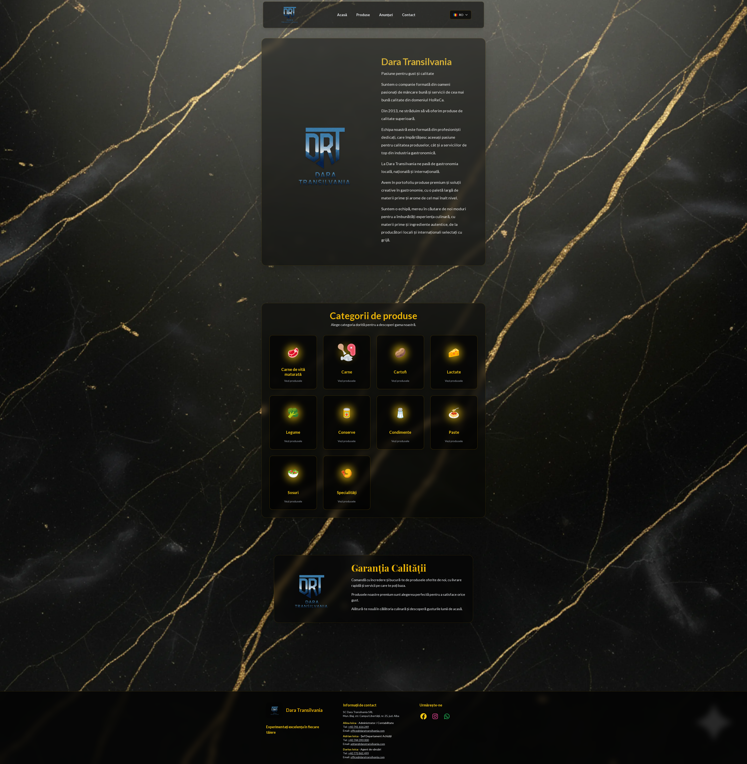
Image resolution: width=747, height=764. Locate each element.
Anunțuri (386, 15)
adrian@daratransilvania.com (368, 744)
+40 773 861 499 (358, 753)
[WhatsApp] (447, 716)
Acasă (342, 15)
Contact (408, 15)
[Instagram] (435, 716)
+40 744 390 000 (358, 740)
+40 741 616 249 (358, 726)
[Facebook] (423, 716)
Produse (363, 15)
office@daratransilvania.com (368, 730)
